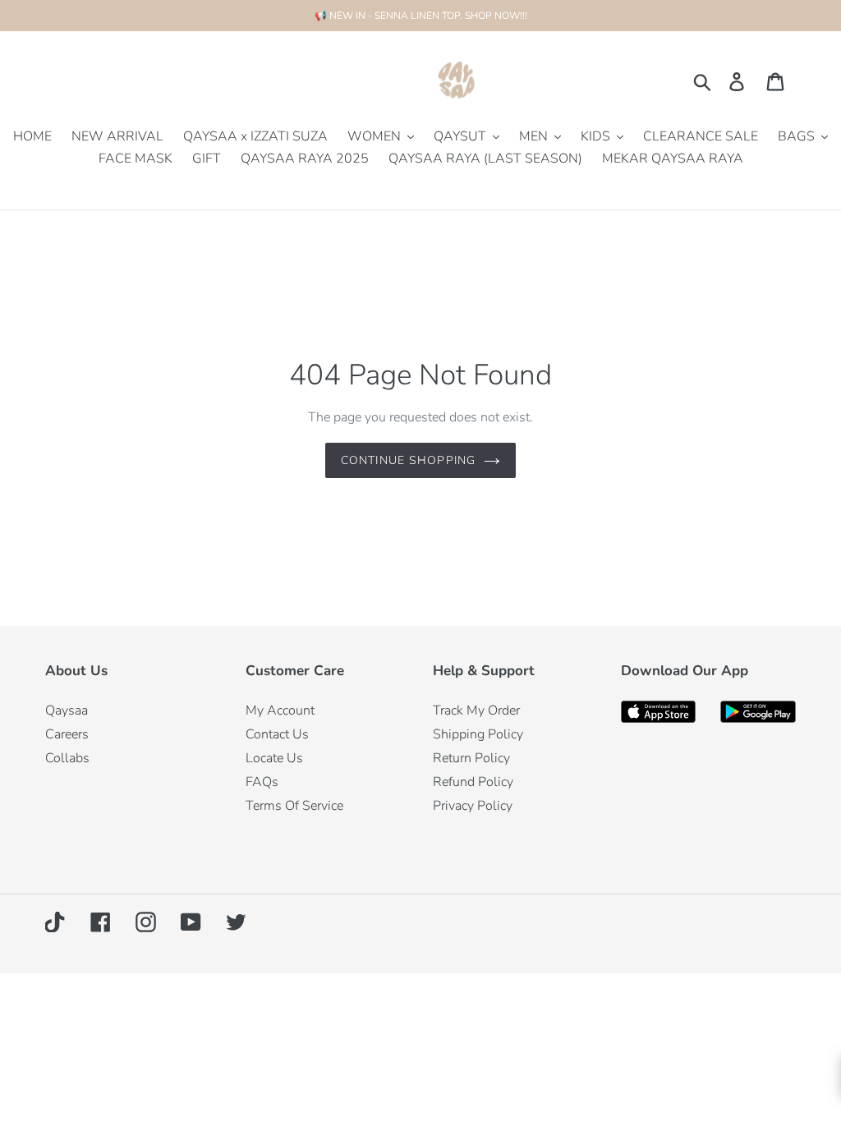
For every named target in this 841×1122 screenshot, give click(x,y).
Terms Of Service (294, 806)
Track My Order (476, 710)
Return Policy (471, 758)
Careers (67, 734)
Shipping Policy (478, 734)
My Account (280, 710)
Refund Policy (473, 782)
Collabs (67, 758)
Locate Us (274, 758)
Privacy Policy (472, 806)
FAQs (262, 782)
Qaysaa (66, 710)
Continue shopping (408, 460)
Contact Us (277, 734)
